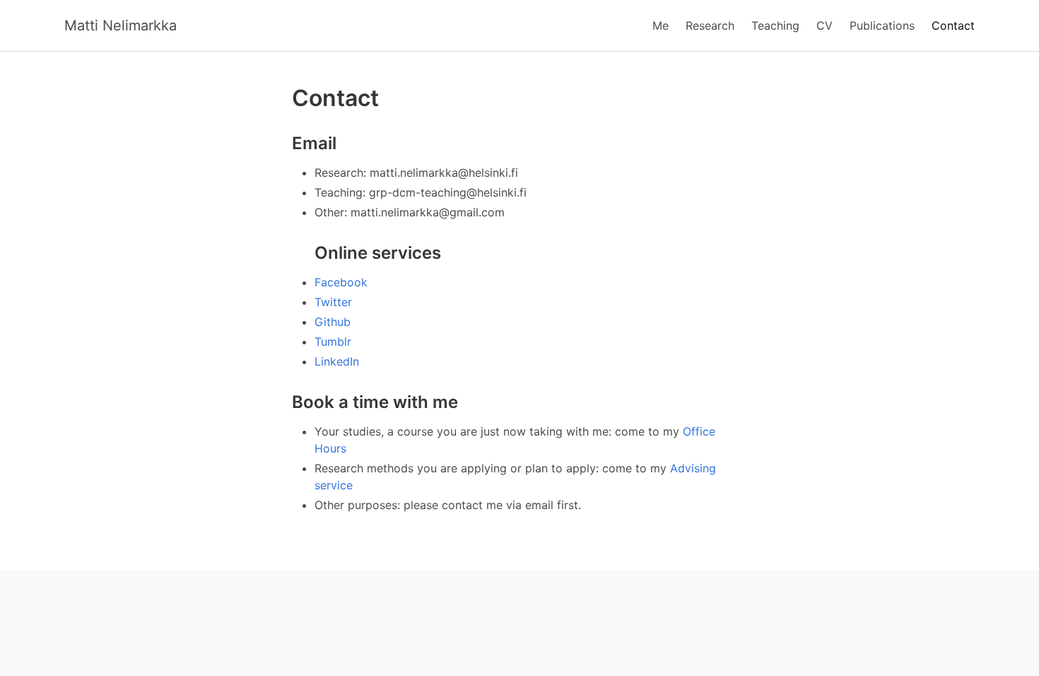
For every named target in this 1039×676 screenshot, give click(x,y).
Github (333, 322)
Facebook (341, 282)
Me (660, 25)
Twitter (333, 302)
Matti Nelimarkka (120, 25)
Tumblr (333, 341)
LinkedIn (337, 361)
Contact (953, 25)
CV (824, 25)
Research (710, 25)
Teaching (775, 25)
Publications (882, 25)
